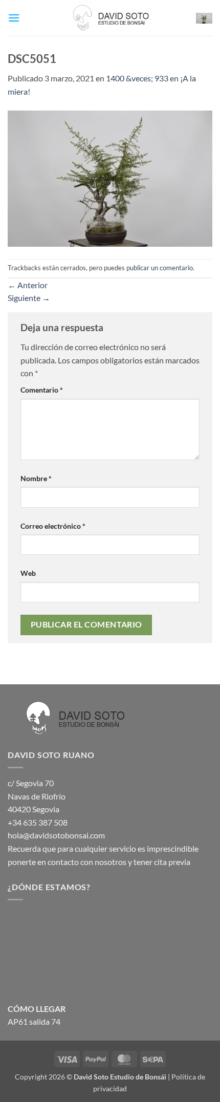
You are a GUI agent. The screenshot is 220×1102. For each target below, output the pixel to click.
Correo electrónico (52, 526)
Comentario (41, 389)
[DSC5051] (110, 177)
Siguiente (29, 297)
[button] (14, 17)
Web (28, 573)
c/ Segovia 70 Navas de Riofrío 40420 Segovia (36, 796)
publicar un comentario (159, 268)
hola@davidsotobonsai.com (56, 835)
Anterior (28, 285)
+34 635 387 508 (38, 822)
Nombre (36, 478)
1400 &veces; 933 (137, 78)
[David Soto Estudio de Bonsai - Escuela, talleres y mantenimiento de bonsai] (110, 18)
